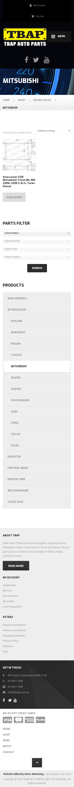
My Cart (7, 590)
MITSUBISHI (18, 366)
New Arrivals (17, 298)
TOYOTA (16, 355)
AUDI (14, 411)
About (7, 746)
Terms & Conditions (14, 630)
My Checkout (10, 595)
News (6, 740)
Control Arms (17, 468)
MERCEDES (18, 332)
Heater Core (16, 479)
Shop (6, 734)
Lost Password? (12, 606)
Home (6, 729)
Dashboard (9, 585)
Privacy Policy (11, 640)
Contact (9, 752)
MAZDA (16, 377)
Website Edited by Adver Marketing (23, 774)
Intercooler (16, 309)
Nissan (16, 343)
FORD (14, 423)
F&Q (5, 651)
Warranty (8, 646)
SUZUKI (16, 389)
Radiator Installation (14, 624)
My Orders (8, 601)
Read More (16, 566)
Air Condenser (17, 490)
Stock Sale (15, 502)
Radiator (14, 456)
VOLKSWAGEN (20, 400)
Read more (14, 197)
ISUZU (15, 445)
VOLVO (15, 434)
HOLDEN (16, 321)
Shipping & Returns (14, 635)
